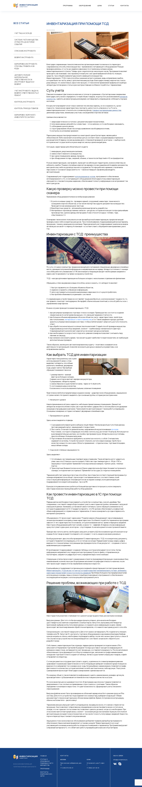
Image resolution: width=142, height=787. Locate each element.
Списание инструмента (25, 51)
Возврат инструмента (23, 57)
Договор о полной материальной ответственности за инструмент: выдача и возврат (24, 79)
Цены (99, 6)
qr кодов (114, 429)
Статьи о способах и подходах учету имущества (46, 762)
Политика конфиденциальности (24, 767)
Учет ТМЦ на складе (23, 33)
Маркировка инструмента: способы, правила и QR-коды (26, 66)
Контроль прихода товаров (26, 108)
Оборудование (85, 6)
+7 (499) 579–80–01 (66, 768)
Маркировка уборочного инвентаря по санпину (24, 116)
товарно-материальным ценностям (106, 110)
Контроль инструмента (24, 102)
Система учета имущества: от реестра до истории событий (26, 42)
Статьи (111, 6)
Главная (43, 756)
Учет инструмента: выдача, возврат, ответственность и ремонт (26, 93)
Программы (67, 6)
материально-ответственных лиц (78, 319)
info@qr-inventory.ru (120, 760)
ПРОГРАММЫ (44, 769)
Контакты (124, 6)
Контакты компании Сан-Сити (46, 774)
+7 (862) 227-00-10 (93, 768)
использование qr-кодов (85, 176)
